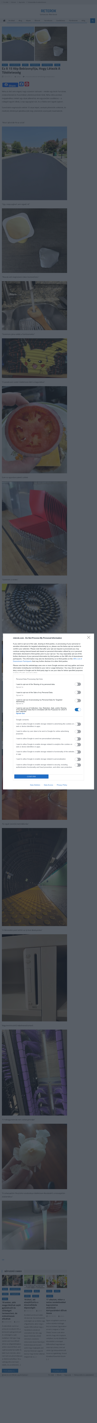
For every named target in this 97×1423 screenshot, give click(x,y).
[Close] (89, 638)
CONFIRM (31, 776)
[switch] (78, 684)
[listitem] (48, 679)
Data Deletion (35, 785)
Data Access (48, 785)
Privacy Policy (62, 785)
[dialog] (48, 711)
